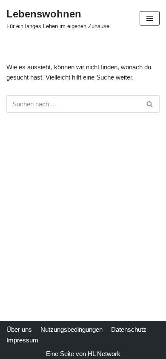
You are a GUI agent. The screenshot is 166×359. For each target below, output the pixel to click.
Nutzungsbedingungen (71, 329)
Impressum (22, 340)
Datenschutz (128, 329)
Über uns (19, 329)
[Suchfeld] (150, 104)
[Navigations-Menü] (150, 18)
